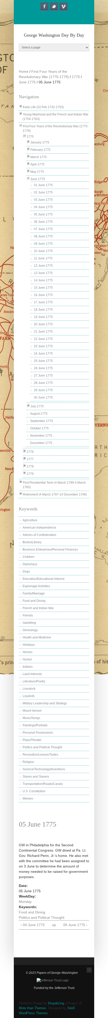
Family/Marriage (34, 593)
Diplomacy (30, 564)
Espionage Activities (36, 586)
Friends (28, 615)
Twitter (54, 7)
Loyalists (29, 696)
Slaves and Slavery (36, 776)
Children (28, 557)
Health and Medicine (37, 637)
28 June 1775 (43, 383)
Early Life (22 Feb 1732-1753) (43, 107)
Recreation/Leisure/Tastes (40, 754)
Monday (25, 902)
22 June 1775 (43, 339)
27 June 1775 (43, 375)
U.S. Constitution (34, 791)
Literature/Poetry (34, 681)
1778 (30, 466)
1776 (30, 452)
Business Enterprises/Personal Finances (50, 549)
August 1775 (38, 413)
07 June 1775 (43, 229)
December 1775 (41, 443)
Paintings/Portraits (35, 725)
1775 (76, 77)
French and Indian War (38, 608)
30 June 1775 (43, 397)
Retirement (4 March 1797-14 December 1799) (55, 494)
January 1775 (39, 142)
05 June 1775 (43, 214)
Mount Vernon (32, 710)
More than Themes (32, 1008)
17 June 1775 (43, 302)
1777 (30, 459)
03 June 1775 (43, 200)
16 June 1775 (43, 295)
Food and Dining (34, 601)
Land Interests (32, 674)
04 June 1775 (43, 207)
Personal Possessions (38, 732)
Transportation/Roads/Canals (43, 784)
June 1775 (27, 82)
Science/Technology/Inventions (44, 769)
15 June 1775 (43, 287)
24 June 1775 (43, 353)
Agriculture (30, 520)
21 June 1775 (43, 331)
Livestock (29, 688)
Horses (27, 652)
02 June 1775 (43, 192)
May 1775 (37, 171)
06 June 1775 (43, 222)
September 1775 (41, 421)
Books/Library (32, 542)
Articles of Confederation (39, 535)
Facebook (44, 7)
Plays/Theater (32, 740)
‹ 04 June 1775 (33, 925)
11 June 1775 (43, 258)
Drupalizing (56, 1003)
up (53, 925)
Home (23, 71)
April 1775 (37, 164)
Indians (28, 666)
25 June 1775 (43, 361)
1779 (30, 474)
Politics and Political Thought (42, 747)
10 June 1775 (43, 251)
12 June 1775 (43, 265)
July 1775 (37, 406)
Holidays (29, 645)
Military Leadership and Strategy (45, 703)
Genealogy (30, 630)
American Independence (39, 527)
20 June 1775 (43, 324)
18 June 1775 (43, 309)
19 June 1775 (43, 317)
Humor (27, 659)
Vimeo (64, 7)
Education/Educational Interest (43, 579)
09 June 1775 (43, 243)
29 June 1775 (43, 390)
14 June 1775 (43, 280)
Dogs (26, 571)
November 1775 (41, 435)
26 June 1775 (43, 368)
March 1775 (38, 157)
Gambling (29, 623)
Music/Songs (31, 718)
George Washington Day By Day (54, 35)
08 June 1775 (43, 236)
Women (28, 798)
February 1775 (40, 150)
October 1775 (39, 428)
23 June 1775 (43, 346)
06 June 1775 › (75, 925)
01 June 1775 (43, 185)
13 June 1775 (43, 273)
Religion (28, 762)
